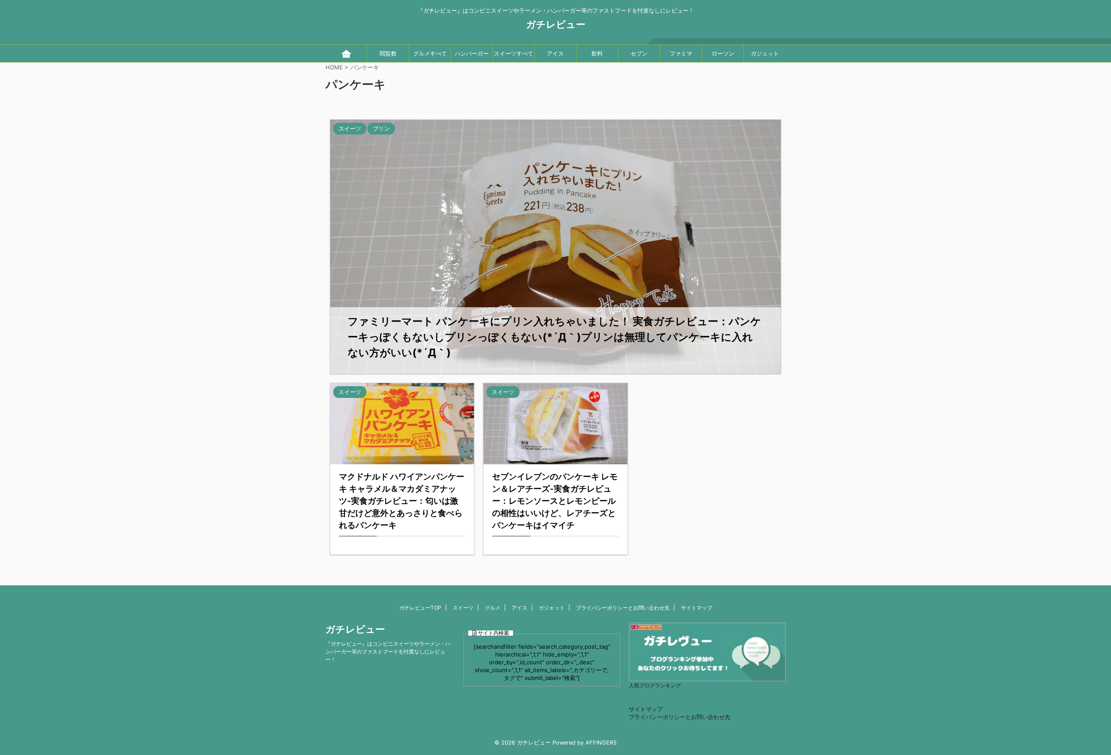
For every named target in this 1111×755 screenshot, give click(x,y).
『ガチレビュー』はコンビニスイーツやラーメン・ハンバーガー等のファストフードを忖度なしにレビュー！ (387, 651)
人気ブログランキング (655, 686)
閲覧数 (388, 53)
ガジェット (765, 53)
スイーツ (463, 607)
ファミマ (681, 53)
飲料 (597, 53)
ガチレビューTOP (420, 607)
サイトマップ (696, 607)
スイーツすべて (513, 53)
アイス (555, 53)
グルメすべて (430, 53)
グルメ (492, 607)
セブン (639, 53)
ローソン (723, 53)
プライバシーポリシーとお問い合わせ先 (623, 607)
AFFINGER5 (601, 742)
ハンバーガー (472, 53)
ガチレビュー (555, 24)
